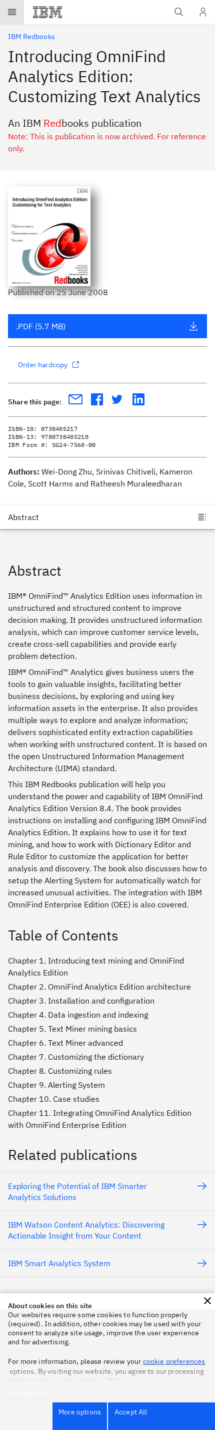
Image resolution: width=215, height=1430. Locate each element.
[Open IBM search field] (179, 12)
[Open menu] (12, 12)
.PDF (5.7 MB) (41, 326)
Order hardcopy (43, 364)
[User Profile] (203, 12)
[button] (207, 1300)
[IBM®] (47, 12)
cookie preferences (174, 1361)
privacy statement (155, 1380)
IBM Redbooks (31, 36)
